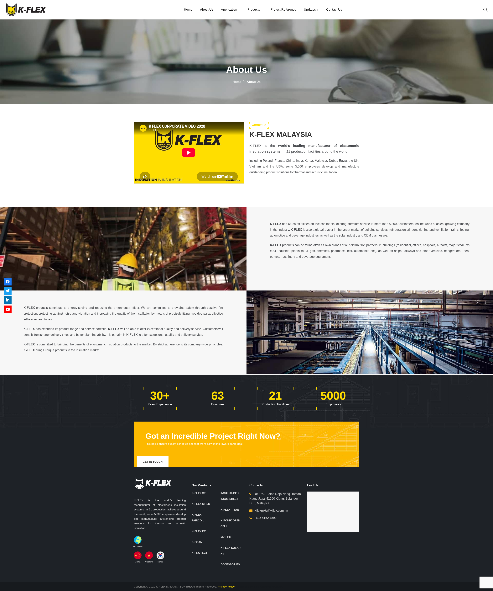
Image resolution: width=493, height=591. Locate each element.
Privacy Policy (226, 586)
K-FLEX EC (199, 531)
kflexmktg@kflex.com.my (271, 510)
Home (237, 81)
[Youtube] (8, 309)
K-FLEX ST (199, 493)
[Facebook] (8, 281)
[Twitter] (8, 291)
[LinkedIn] (8, 300)
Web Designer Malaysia (268, 586)
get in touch (153, 461)
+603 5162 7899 (265, 517)
